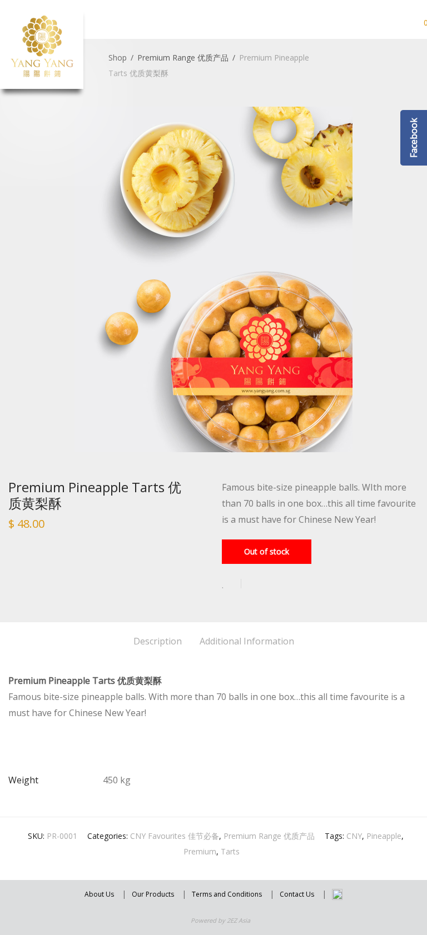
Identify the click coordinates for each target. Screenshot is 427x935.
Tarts (230, 851)
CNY (354, 836)
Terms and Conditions (227, 894)
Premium (199, 851)
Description (157, 641)
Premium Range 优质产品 (183, 57)
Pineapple (383, 836)
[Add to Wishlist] (231, 583)
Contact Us (297, 894)
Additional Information (247, 641)
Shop (117, 57)
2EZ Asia (238, 920)
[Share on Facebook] (253, 584)
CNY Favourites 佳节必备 (174, 836)
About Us (99, 894)
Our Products (153, 894)
